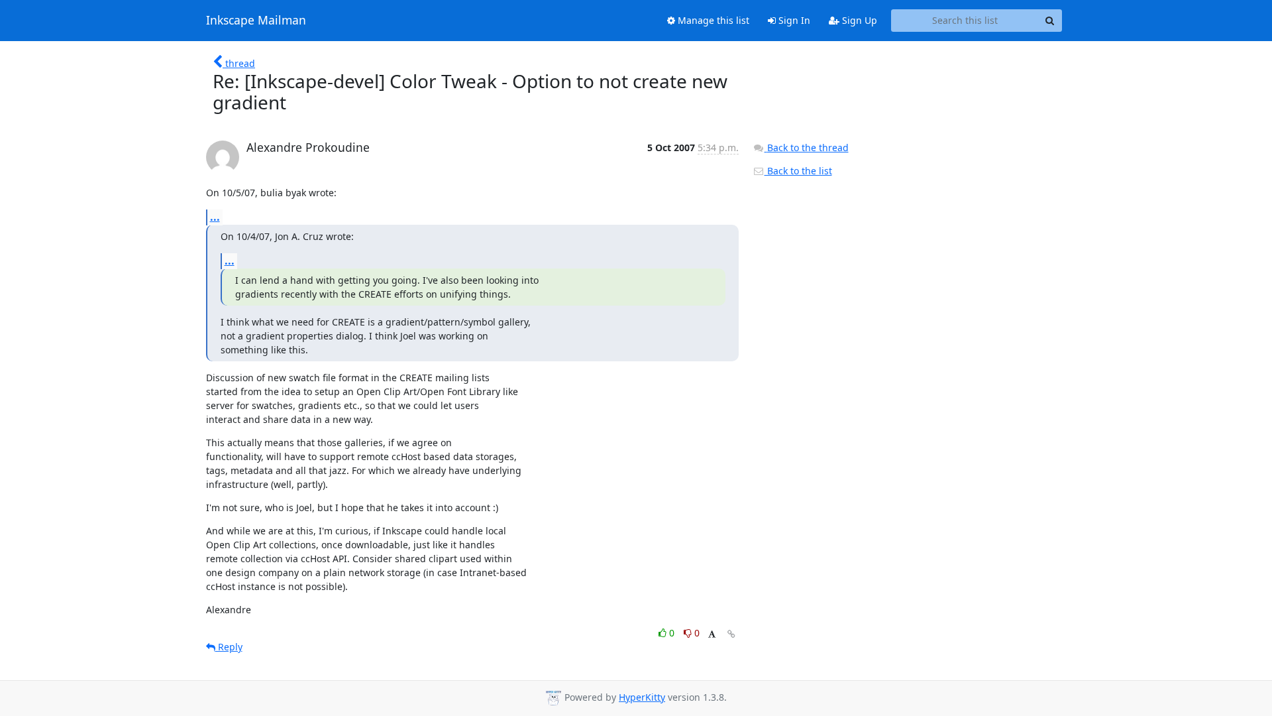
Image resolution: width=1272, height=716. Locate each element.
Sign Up (858, 20)
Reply (228, 646)
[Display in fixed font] (712, 635)
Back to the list (798, 170)
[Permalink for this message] (731, 634)
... (215, 216)
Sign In (793, 20)
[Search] (1050, 20)
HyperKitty (642, 697)
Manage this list (712, 20)
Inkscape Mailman (256, 21)
